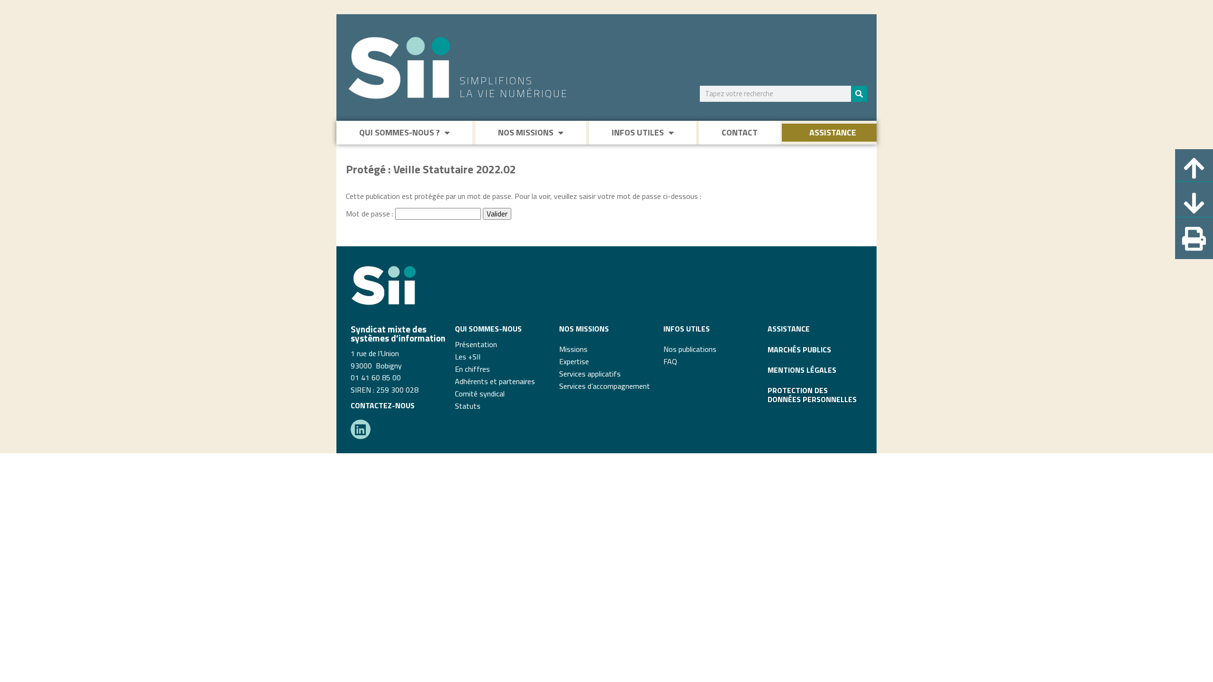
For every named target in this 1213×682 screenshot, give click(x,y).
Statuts (467, 406)
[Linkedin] (361, 430)
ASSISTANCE (832, 132)
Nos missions (584, 328)
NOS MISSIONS (525, 132)
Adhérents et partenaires (495, 381)
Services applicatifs (590, 373)
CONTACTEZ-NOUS (383, 405)
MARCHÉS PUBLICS (799, 349)
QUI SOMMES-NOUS (488, 328)
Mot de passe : (370, 213)
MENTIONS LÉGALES (802, 370)
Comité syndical (480, 393)
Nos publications (689, 349)
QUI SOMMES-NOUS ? (399, 132)
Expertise (574, 361)
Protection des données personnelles (812, 394)
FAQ (670, 361)
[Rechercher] (859, 94)
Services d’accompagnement (604, 386)
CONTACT (740, 132)
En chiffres (472, 369)
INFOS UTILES (638, 132)
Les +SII (467, 356)
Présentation (476, 344)
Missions (573, 349)
